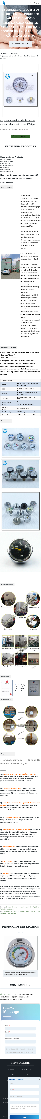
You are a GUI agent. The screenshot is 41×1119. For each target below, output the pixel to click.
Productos (14, 53)
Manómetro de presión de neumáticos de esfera (20, 893)
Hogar (5, 53)
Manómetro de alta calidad (9, 891)
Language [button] (36, 3)
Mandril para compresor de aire (10, 896)
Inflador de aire (20, 888)
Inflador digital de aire (33, 888)
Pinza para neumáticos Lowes (30, 896)
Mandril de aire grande (7, 888)
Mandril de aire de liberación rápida (27, 886)
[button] (27, 3)
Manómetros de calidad (8, 886)
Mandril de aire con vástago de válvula (13, 898)
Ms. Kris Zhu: (9, 994)
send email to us (22, 136)
